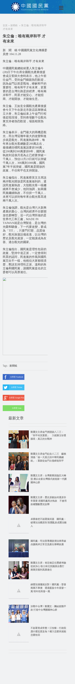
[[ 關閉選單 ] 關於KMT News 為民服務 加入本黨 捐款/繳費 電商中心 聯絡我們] (51, 4)
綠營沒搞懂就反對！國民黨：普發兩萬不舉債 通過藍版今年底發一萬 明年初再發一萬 (48, 588)
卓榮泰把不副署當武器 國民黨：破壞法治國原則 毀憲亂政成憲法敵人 (49, 522)
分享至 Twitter (16, 387)
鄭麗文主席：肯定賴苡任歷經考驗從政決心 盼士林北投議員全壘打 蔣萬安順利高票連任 (49, 566)
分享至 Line (16, 408)
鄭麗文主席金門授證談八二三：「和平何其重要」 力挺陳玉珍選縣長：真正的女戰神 (48, 435)
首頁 (5, 25)
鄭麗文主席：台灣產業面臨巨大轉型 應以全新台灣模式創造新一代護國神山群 (49, 479)
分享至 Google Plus (16, 398)
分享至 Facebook (16, 377)
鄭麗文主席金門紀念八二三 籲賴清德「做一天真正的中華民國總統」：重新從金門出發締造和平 (48, 457)
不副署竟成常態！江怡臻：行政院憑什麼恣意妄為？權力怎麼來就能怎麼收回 (48, 631)
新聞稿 (13, 25)
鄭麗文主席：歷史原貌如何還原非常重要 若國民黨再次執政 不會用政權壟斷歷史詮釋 (49, 501)
